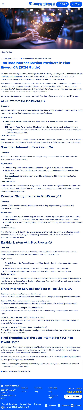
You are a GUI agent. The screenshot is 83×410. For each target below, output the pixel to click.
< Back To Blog (6, 52)
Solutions (38, 388)
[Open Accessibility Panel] (2, 407)
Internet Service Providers (42, 59)
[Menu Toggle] (3, 4)
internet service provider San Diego (15, 371)
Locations (24, 392)
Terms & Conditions (9, 404)
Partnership (52, 388)
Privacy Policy (25, 404)
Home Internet (28, 59)
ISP (29, 371)
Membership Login (53, 397)
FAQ (50, 392)
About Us (24, 388)
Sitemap (37, 404)
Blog (36, 392)
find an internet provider (67, 357)
